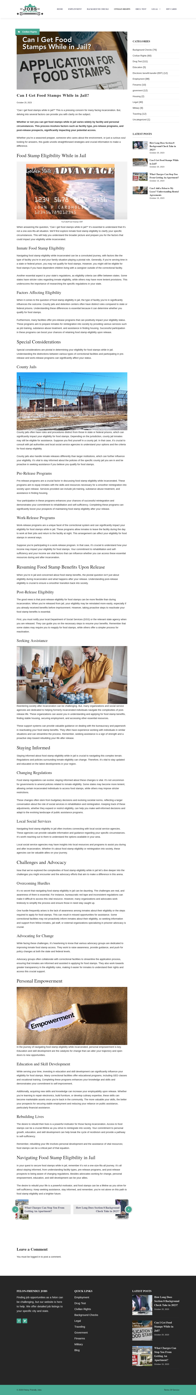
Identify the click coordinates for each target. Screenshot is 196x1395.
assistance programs (72, 812)
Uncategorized (140, 119)
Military (136, 108)
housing (94, 328)
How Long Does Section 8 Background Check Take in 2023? (97, 1209)
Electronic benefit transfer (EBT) (148, 73)
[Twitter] (25, 1321)
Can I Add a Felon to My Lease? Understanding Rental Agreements (164, 191)
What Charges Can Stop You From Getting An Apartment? (44, 1209)
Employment (75, 9)
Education (137, 67)
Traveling (137, 114)
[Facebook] (19, 1321)
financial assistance (39, 1107)
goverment (138, 90)
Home (60, 9)
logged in (35, 1256)
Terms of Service (171, 1390)
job (74, 489)
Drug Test (141, 9)
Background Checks (98, 9)
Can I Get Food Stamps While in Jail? (163, 1326)
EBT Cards (171, 9)
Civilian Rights (122, 9)
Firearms (137, 85)
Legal (155, 9)
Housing (137, 96)
